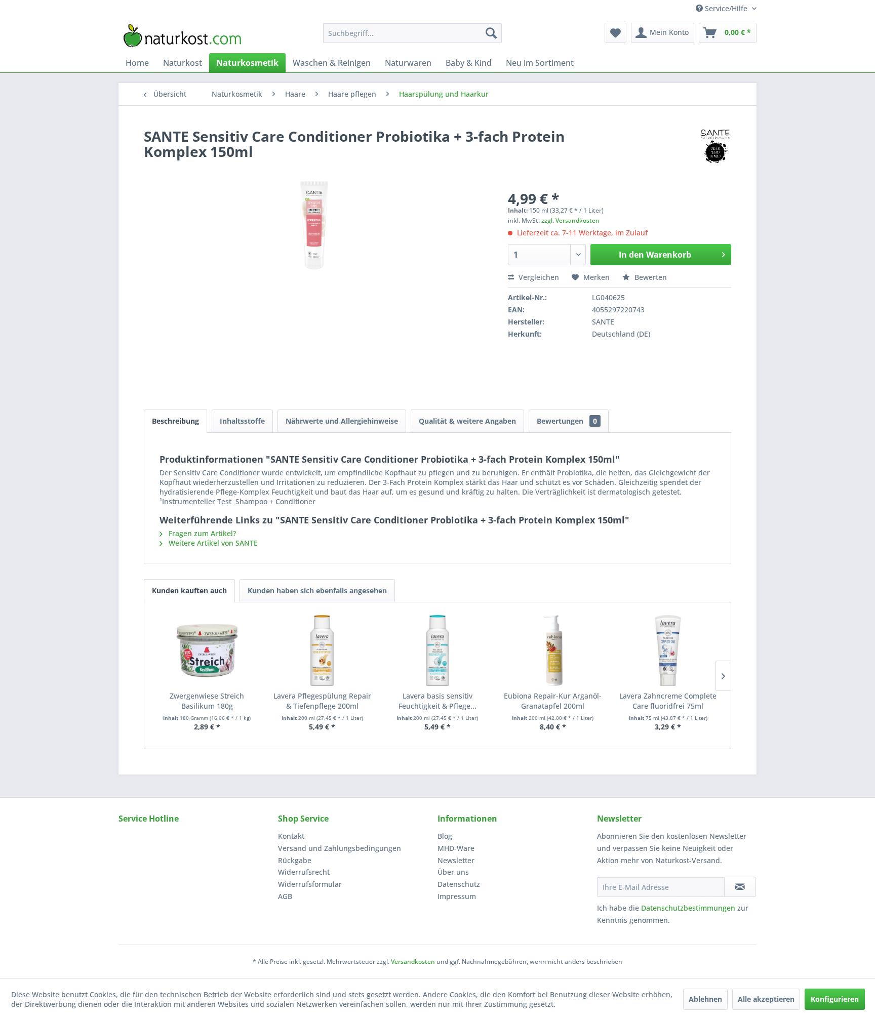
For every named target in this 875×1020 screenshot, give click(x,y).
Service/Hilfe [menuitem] (726, 8)
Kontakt (291, 836)
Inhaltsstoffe (242, 421)
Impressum (456, 896)
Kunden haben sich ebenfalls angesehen (317, 590)
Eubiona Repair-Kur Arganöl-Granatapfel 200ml (553, 701)
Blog (444, 836)
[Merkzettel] (615, 33)
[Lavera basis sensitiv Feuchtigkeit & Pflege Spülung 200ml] (437, 650)
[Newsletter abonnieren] (740, 887)
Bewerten (649, 277)
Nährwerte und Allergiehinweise (342, 421)
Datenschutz (458, 884)
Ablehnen (705, 999)
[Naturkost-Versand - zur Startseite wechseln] (182, 35)
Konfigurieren (835, 999)
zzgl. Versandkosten (570, 220)
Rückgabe (294, 860)
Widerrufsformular (310, 884)
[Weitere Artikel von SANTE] (715, 146)
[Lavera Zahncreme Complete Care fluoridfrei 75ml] (668, 650)
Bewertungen (567, 421)
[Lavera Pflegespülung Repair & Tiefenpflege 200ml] (322, 650)
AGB (285, 896)
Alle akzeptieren (766, 999)
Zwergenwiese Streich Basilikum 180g (207, 701)
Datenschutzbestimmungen (688, 908)
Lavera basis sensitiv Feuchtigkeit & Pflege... (437, 701)
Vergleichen (537, 277)
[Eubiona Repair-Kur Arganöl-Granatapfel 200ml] (553, 650)
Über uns (453, 872)
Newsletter (455, 860)
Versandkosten (413, 961)
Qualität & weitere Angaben (467, 421)
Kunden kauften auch (189, 590)
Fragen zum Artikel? (201, 533)
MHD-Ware (455, 848)
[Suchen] (491, 33)
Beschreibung (175, 421)
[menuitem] (412, 33)
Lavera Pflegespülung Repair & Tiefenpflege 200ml (322, 701)
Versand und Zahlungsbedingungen (339, 848)
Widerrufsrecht (304, 872)
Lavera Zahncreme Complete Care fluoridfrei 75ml (668, 701)
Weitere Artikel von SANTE (212, 543)
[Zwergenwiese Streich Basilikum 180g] (207, 650)
